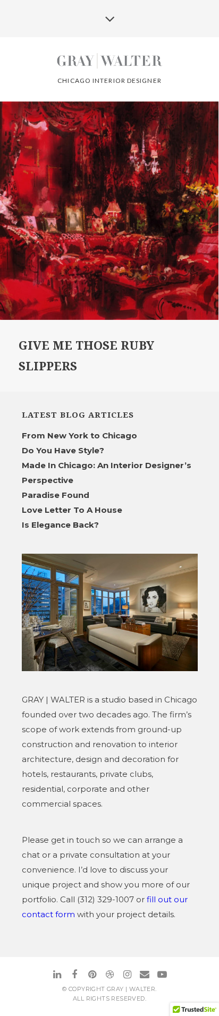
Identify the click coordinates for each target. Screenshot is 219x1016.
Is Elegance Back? (60, 525)
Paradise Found (55, 495)
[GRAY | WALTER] (110, 61)
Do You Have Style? (63, 450)
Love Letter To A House (72, 510)
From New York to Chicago (79, 435)
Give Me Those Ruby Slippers (86, 356)
